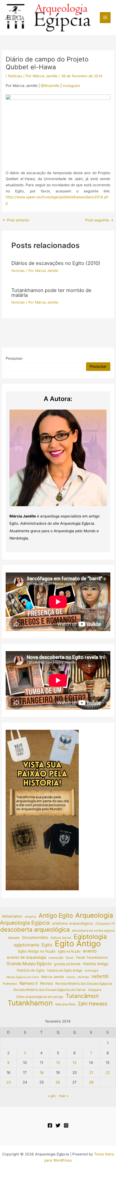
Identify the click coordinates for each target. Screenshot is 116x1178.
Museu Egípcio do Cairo (22, 977)
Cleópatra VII (105, 923)
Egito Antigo (78, 944)
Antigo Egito (56, 916)
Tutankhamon (30, 1003)
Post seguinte (99, 220)
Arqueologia (94, 915)
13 (75, 1062)
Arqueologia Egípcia (25, 923)
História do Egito (31, 970)
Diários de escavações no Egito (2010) (55, 263)
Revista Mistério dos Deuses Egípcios (83, 984)
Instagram (71, 85)
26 (58, 1082)
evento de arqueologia (26, 957)
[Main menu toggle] (105, 17)
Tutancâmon (82, 996)
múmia (70, 977)
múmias (83, 977)
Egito (47, 944)
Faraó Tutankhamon (92, 957)
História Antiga (95, 964)
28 (91, 1082)
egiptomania (26, 944)
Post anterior (15, 220)
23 (8, 1082)
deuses (14, 938)
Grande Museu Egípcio (29, 963)
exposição (56, 958)
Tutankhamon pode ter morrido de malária (51, 292)
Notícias (15, 76)
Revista (46, 983)
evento (90, 951)
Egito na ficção (69, 951)
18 (41, 1072)
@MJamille (50, 85)
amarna (30, 916)
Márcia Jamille (52, 977)
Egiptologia (90, 937)
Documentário (35, 937)
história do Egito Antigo (64, 970)
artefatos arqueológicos (72, 923)
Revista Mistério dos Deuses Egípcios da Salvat (49, 990)
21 (91, 1072)
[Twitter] (58, 1125)
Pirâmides (10, 984)
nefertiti (99, 976)
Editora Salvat (61, 938)
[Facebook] (49, 1125)
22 (107, 1072)
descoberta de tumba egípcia (93, 930)
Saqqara (94, 990)
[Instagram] (66, 1125)
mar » (64, 1096)
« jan (51, 1096)
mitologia (91, 970)
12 (58, 1062)
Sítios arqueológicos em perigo (39, 997)
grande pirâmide (67, 964)
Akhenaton (12, 916)
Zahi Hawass (92, 1003)
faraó (70, 958)
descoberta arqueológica (35, 930)
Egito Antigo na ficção (37, 951)
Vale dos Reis (65, 1004)
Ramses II (28, 983)
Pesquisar (14, 358)
